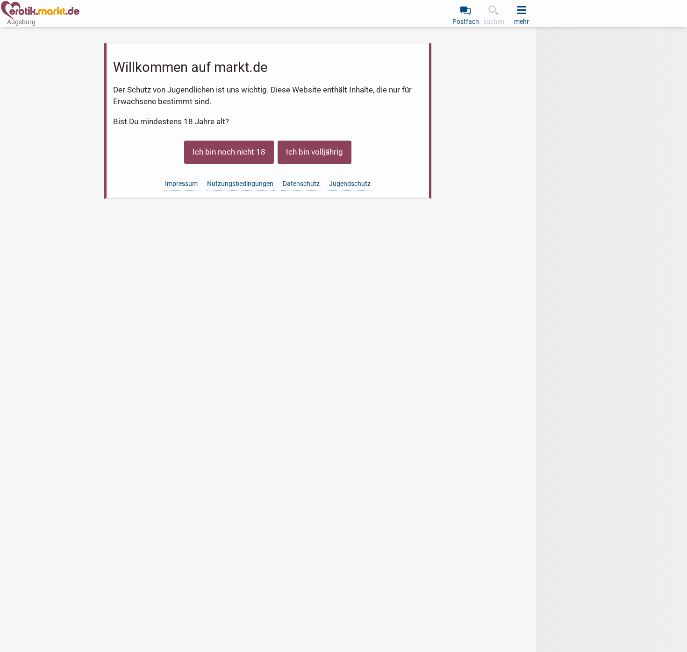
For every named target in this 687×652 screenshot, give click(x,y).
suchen (493, 21)
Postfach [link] (465, 21)
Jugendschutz (350, 183)
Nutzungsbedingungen (240, 183)
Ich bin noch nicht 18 (229, 151)
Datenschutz (301, 183)
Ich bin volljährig (314, 151)
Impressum (181, 183)
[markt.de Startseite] (40, 11)
